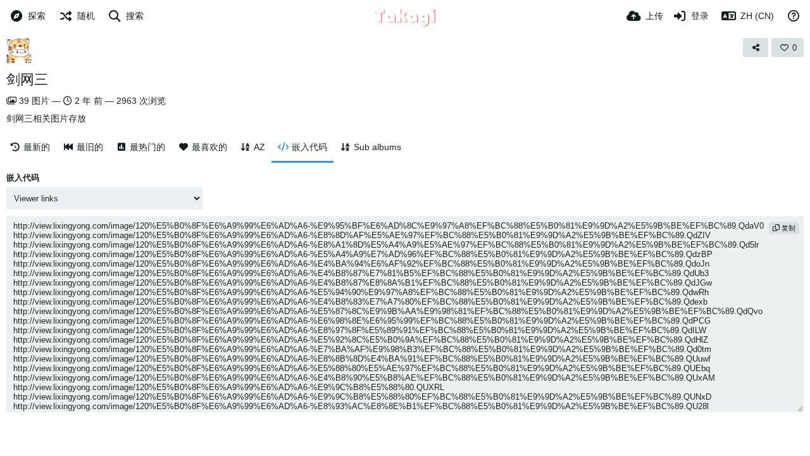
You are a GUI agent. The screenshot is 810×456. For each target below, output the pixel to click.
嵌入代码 (22, 177)
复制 (787, 228)
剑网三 (27, 79)
